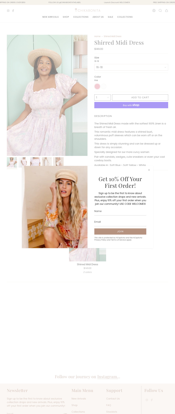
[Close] (149, 170)
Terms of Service (118, 240)
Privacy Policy (100, 240)
